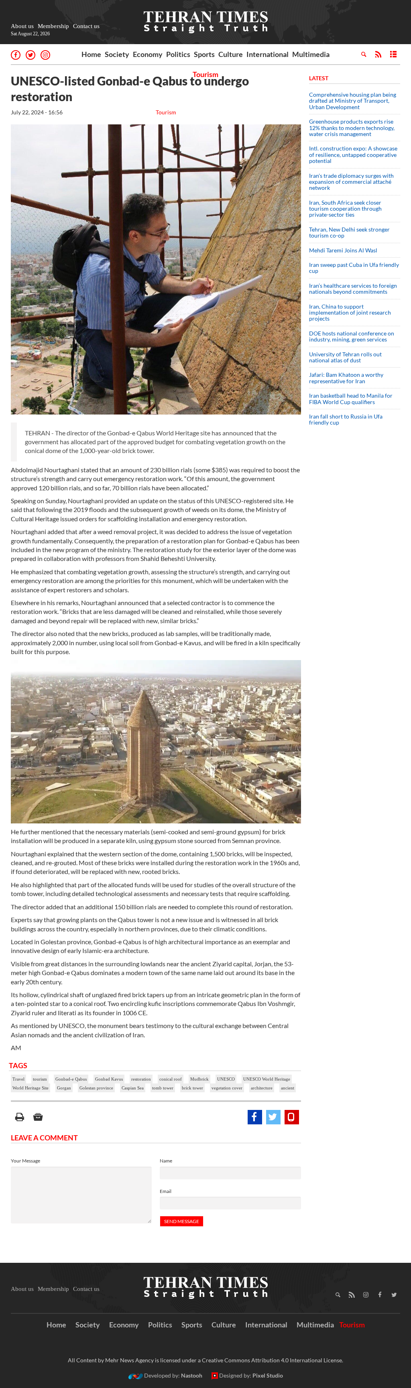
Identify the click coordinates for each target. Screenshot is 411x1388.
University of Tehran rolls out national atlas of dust (345, 357)
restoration (141, 1079)
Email (165, 1191)
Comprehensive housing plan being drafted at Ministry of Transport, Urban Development (352, 100)
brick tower (192, 1087)
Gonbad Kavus (109, 1079)
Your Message (25, 1161)
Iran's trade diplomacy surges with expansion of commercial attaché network (351, 181)
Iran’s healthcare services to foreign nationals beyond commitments (353, 288)
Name (166, 1161)
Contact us (86, 26)
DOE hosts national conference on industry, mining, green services (351, 336)
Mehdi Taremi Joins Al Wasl (343, 250)
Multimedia (311, 54)
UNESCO (226, 1079)
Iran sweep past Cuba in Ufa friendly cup (354, 267)
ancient (287, 1087)
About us (22, 26)
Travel (18, 1079)
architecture (262, 1087)
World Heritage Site (30, 1087)
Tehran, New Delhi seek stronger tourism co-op (349, 232)
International (267, 54)
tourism (40, 1079)
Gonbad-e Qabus (71, 1079)
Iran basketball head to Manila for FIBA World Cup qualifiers (351, 398)
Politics (178, 54)
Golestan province (96, 1087)
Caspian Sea (133, 1087)
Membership (53, 26)
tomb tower (162, 1087)
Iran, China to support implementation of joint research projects (350, 312)
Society (117, 54)
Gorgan (64, 1087)
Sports (204, 54)
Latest (318, 78)
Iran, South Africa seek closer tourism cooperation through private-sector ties (345, 208)
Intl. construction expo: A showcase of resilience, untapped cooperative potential (353, 154)
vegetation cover (227, 1087)
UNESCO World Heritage (266, 1079)
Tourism (205, 74)
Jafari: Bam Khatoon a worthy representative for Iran (346, 377)
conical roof (170, 1079)
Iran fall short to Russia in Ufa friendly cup (346, 419)
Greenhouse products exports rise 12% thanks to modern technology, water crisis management (352, 127)
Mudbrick (199, 1079)
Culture (230, 54)
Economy (148, 54)
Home (91, 54)
